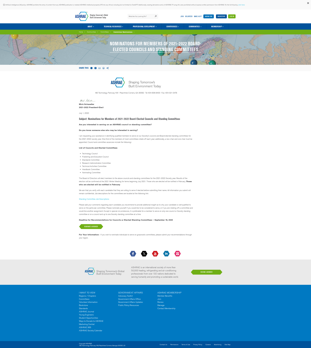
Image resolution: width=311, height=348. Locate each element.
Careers (208, 345)
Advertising (217, 345)
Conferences (171, 26)
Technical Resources (112, 26)
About (90, 26)
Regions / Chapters (87, 296)
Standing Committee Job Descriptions (94, 199)
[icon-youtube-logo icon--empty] (155, 253)
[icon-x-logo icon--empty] (144, 253)
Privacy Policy (197, 345)
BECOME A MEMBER (206, 272)
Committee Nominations (122, 32)
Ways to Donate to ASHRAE (91, 321)
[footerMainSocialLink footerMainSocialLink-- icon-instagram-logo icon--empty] (178, 253)
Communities (194, 26)
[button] (308, 3)
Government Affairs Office (129, 299)
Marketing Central (87, 324)
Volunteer (188, 16)
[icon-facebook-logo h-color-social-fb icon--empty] (133, 253)
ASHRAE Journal (86, 311)
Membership (216, 26)
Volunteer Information (88, 302)
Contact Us (163, 345)
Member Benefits (164, 296)
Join (182, 16)
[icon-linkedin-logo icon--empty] (167, 253)
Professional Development (144, 26)
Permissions (174, 345)
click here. (241, 5)
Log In (232, 16)
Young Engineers (86, 314)
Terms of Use (185, 345)
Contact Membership (166, 308)
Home (81, 32)
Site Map (227, 345)
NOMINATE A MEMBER (91, 226)
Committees (105, 32)
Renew (160, 302)
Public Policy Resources (128, 305)
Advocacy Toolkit (125, 296)
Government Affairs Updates (130, 302)
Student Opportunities (88, 318)
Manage (160, 305)
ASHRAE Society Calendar (90, 330)
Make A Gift (198, 16)
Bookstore (221, 16)
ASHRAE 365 (208, 16)
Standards (83, 308)
